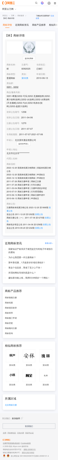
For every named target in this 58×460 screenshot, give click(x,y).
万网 (12, 15)
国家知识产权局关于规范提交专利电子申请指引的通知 (30, 250)
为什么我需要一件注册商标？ (22, 257)
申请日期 (40, 73)
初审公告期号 (13, 111)
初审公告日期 (13, 117)
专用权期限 (12, 134)
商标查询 (9, 333)
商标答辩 (9, 312)
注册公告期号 (13, 123)
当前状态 (40, 64)
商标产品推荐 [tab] (39, 24)
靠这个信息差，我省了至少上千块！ (25, 267)
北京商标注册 (11, 405)
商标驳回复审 (11, 307)
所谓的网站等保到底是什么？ (22, 272)
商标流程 (11, 164)
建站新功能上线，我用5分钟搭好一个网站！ (29, 277)
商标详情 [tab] (7, 24)
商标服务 (20, 15)
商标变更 (9, 323)
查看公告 (39, 214)
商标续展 (9, 302)
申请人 (10, 139)
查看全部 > (49, 243)
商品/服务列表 (13, 92)
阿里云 (5, 15)
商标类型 (11, 73)
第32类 (25, 77)
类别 (24, 73)
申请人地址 (12, 149)
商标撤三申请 (11, 317)
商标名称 (11, 64)
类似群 (10, 83)
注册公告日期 (13, 128)
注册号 (25, 64)
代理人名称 (12, 158)
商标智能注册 (11, 297)
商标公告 (11, 203)
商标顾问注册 (11, 328)
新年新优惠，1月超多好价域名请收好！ (27, 262)
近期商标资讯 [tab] (22, 24)
